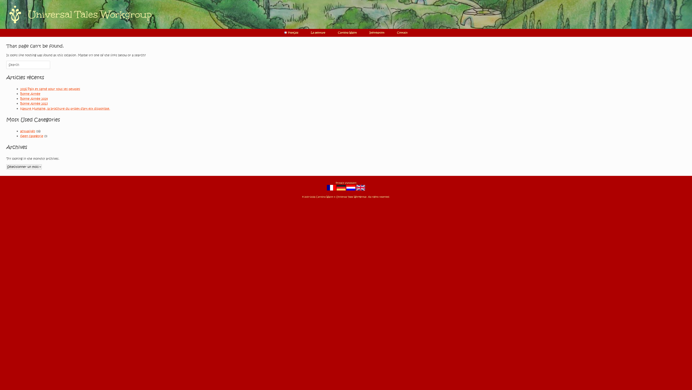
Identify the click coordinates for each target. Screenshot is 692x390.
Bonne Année (30, 94)
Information (376, 33)
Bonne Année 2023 (34, 103)
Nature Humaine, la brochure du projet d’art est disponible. (65, 109)
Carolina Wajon (347, 33)
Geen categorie (31, 136)
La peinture (318, 33)
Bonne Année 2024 (34, 99)
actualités (27, 131)
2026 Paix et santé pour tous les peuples (50, 89)
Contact (402, 33)
